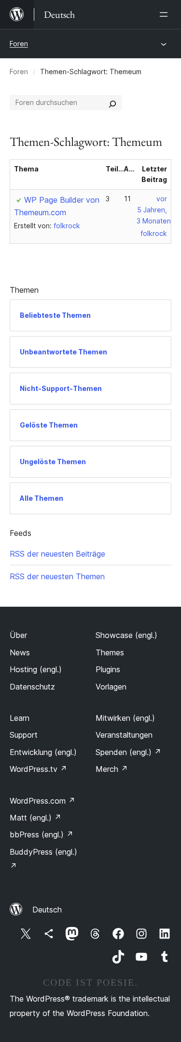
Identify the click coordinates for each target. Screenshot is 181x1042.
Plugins (108, 669)
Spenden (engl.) (128, 752)
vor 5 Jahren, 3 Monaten (154, 210)
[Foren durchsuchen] (112, 102)
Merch (112, 769)
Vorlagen (111, 686)
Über (18, 635)
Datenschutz (32, 686)
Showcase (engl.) (126, 635)
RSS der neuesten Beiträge (57, 554)
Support (24, 735)
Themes (110, 652)
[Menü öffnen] (165, 14)
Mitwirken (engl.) (125, 718)
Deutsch (47, 909)
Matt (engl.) (35, 817)
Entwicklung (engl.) (43, 752)
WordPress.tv (38, 769)
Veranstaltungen (124, 735)
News (20, 652)
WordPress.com (42, 801)
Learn (19, 718)
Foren (19, 43)
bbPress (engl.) (41, 834)
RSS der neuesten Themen (57, 576)
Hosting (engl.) (36, 669)
